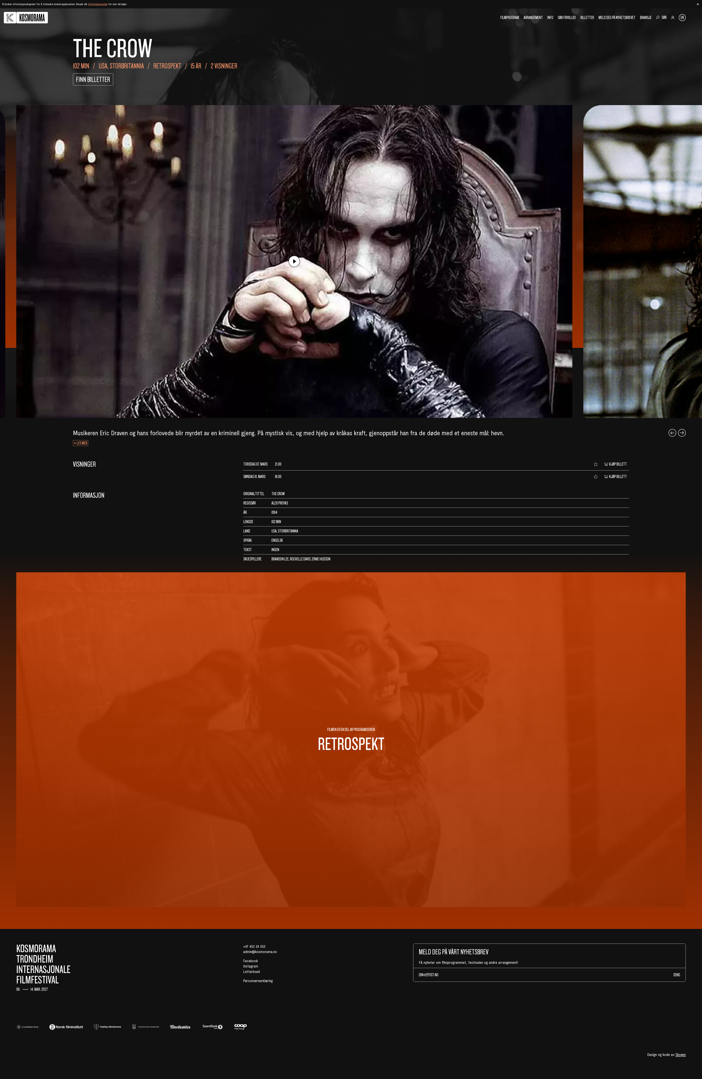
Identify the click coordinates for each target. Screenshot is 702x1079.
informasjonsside (97, 4)
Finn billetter (93, 79)
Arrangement (533, 17)
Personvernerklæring (258, 980)
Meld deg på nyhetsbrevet (617, 17)
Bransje (646, 17)
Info (550, 17)
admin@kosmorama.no (260, 951)
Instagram (250, 966)
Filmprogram (509, 17)
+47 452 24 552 (254, 946)
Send (676, 974)
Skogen (680, 1054)
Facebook (250, 960)
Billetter (587, 17)
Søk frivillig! (567, 17)
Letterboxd (251, 971)
